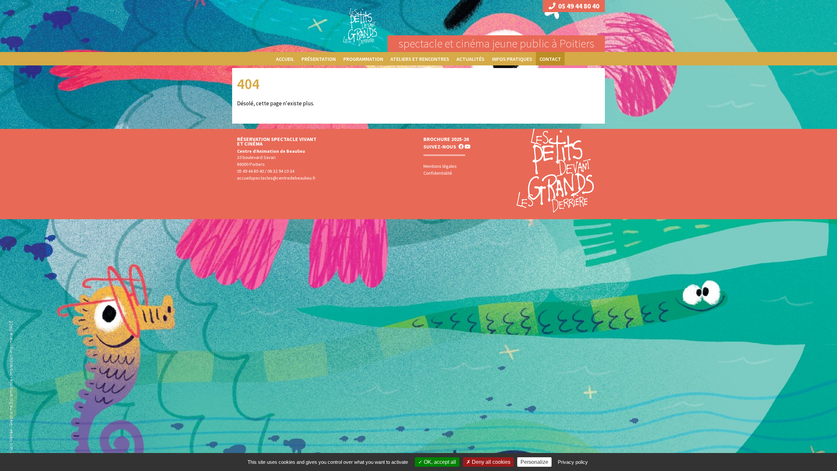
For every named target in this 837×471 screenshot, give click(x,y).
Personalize (534, 462)
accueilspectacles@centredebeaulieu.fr (276, 178)
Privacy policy (573, 462)
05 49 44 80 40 (578, 6)
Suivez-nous (439, 146)
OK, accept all (439, 462)
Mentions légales (440, 166)
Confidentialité (437, 173)
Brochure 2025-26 (446, 139)
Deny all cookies (490, 462)
